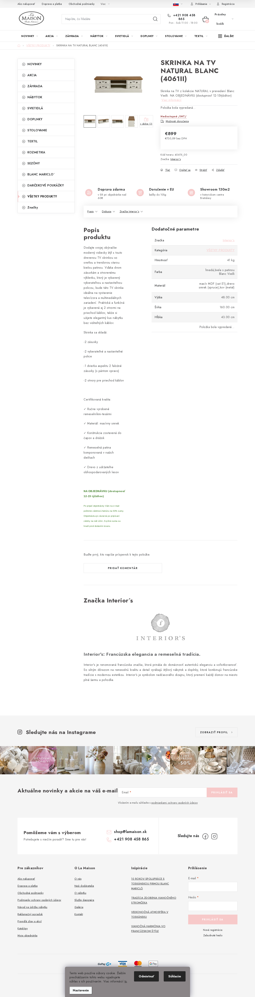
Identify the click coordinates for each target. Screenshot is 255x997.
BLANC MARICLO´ (41, 174)
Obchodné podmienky (82, 4)
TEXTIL (32, 141)
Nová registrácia (212, 930)
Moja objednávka (28, 935)
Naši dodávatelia (84, 886)
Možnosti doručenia (177, 121)
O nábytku (80, 893)
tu (126, 981)
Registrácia (228, 4)
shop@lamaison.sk (130, 831)
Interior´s (175, 159)
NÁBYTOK (34, 97)
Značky (32, 207)
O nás (78, 879)
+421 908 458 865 (183, 17)
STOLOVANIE (37, 130)
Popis (90, 211)
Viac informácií (171, 100)
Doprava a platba (52, 4)
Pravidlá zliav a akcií (30, 921)
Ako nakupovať (26, 4)
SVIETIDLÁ (35, 108)
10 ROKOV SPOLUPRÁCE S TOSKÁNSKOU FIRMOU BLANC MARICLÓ (150, 883)
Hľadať (155, 19)
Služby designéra (84, 900)
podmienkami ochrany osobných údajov (174, 803)
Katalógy (23, 928)
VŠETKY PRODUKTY (42, 196)
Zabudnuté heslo (213, 935)
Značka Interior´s (129, 211)
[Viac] (226, 36)
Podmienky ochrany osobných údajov (39, 900)
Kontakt (78, 914)
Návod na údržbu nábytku (32, 907)
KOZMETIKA (36, 152)
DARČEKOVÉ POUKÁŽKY (45, 185)
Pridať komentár (123, 568)
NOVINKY (34, 64)
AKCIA (32, 75)
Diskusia (106, 211)
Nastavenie (81, 990)
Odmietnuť (146, 976)
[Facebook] (205, 836)
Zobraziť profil (214, 732)
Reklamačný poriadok (30, 914)
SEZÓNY (33, 163)
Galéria (78, 907)
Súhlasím (174, 976)
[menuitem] (30, 36)
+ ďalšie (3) (146, 124)
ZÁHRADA (35, 86)
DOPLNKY (35, 119)
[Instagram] (214, 836)
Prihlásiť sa (222, 792)
